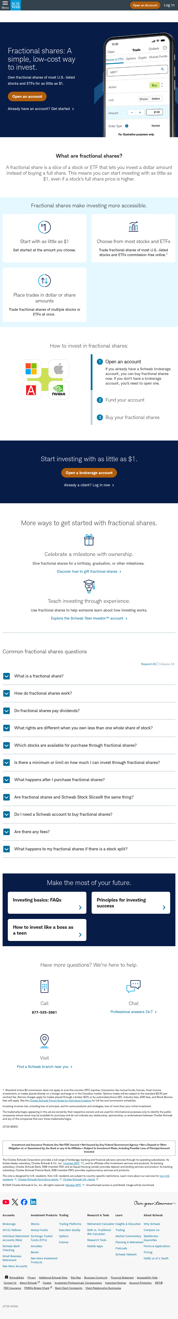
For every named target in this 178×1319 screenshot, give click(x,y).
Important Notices (115, 1282)
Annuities (36, 1246)
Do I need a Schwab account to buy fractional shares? (63, 814)
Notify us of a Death (156, 1258)
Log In (169, 5)
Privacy (32, 1277)
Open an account (27, 96)
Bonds (35, 1252)
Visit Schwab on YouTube (6, 1202)
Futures (63, 1242)
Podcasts (121, 1248)
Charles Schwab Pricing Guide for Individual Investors (60, 1100)
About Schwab (28, 1282)
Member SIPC (73, 1185)
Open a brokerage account (89, 472)
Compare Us (151, 1230)
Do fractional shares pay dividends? (47, 710)
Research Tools (96, 1240)
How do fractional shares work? (43, 693)
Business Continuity (96, 1277)
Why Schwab (152, 1224)
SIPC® (159, 1282)
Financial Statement (122, 1277)
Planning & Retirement (129, 1242)
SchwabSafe (16, 1277)
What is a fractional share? (39, 676)
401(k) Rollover (12, 1230)
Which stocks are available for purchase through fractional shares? (75, 745)
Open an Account (145, 5)
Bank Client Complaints (68, 1288)
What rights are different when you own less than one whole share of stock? (83, 727)
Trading (120, 1230)
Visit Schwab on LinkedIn (34, 1202)
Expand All (148, 664)
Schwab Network (126, 1254)
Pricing (148, 1252)
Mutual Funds (39, 1230)
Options (63, 1236)
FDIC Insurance (12, 1288)
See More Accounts (15, 1266)
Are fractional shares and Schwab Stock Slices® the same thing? (74, 797)
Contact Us (10, 1282)
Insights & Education (128, 1224)
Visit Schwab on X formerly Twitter (15, 1202)
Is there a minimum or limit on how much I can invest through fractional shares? (87, 762)
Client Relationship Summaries (103, 1288)
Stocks (35, 1224)
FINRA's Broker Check (36, 1288)
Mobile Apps (95, 1246)
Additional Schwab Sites (53, 1277)
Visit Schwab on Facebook (24, 1202)
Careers (47, 1282)
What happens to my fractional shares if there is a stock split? (71, 848)
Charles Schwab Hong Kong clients (38, 1179)
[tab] (133, 400)
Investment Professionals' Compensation (78, 1282)
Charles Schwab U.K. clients (79, 1179)
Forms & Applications (157, 1246)
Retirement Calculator (101, 1224)
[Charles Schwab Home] (15, 5)
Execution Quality (69, 1230)
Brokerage (9, 1224)
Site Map (76, 1277)
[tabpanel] (45, 379)
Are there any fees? (32, 831)
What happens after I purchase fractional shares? (59, 779)
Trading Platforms (70, 1224)
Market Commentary (128, 1236)
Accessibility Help (147, 1277)
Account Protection (140, 1282)
